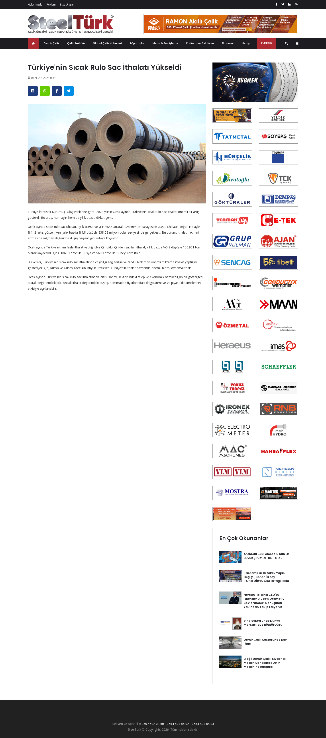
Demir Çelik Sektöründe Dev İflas (265, 642)
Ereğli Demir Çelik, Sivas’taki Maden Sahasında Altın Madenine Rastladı (265, 663)
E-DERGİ (266, 43)
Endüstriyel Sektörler (200, 43)
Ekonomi (228, 43)
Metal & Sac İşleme (165, 43)
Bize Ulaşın (67, 4)
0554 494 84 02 (178, 724)
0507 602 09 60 (153, 724)
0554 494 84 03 (203, 724)
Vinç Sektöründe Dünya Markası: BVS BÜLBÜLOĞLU (263, 623)
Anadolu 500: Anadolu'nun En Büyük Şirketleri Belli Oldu (266, 556)
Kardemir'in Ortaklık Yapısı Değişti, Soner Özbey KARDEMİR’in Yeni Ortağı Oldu (266, 577)
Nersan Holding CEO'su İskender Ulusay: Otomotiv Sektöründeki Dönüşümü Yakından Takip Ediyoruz (264, 601)
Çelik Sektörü (76, 43)
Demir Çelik (51, 43)
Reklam (51, 4)
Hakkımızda (35, 4)
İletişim (247, 43)
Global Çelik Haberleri (107, 43)
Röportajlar (137, 43)
